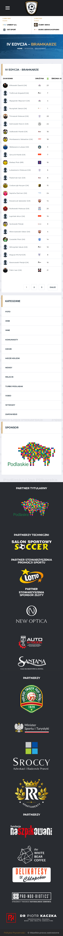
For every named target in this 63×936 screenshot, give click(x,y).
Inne (7, 321)
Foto (7, 312)
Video (8, 396)
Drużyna (39, 78)
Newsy (8, 367)
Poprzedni (12, 287)
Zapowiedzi (11, 414)
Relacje (9, 377)
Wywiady (10, 405)
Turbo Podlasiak (14, 386)
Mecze (8, 349)
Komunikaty (11, 340)
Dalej (53, 287)
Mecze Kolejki (12, 358)
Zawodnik (8, 78)
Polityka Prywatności (14, 932)
